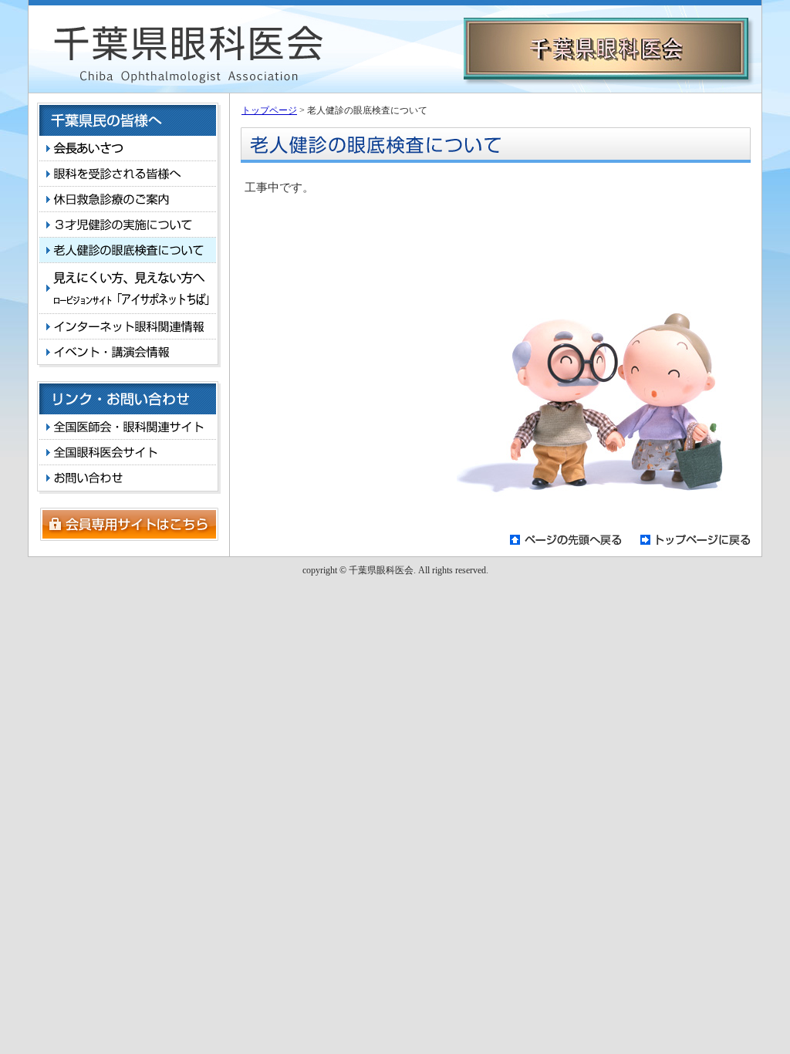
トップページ (269, 110)
